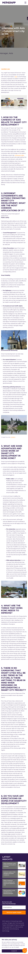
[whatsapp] (24, 946)
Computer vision (19, 155)
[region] (14, 945)
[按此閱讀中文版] (5, 69)
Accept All (14, 951)
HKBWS (13, 437)
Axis (16, 76)
